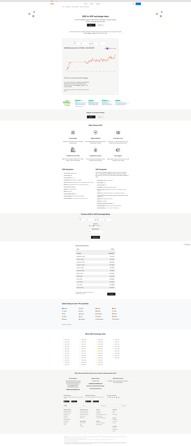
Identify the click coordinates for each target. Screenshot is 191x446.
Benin (106, 195)
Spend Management (67, 419)
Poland (65, 316)
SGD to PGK (100, 348)
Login (84, 405)
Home (63, 6)
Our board (114, 427)
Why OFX (91, 3)
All (115, 48)
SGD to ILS (83, 348)
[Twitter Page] (112, 397)
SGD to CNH (67, 350)
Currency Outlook (83, 422)
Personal (85, 3)
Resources (98, 3)
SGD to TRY (117, 341)
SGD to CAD (67, 346)
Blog (80, 424)
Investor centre (115, 419)
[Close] (34, 440)
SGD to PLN (100, 355)
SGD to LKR (83, 357)
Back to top (187, 244)
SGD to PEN (100, 346)
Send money (98, 411)
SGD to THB (100, 364)
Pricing (65, 424)
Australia (65, 308)
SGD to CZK (67, 355)
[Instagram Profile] (119, 397)
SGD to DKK (67, 357)
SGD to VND (117, 348)
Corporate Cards (66, 414)
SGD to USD (117, 346)
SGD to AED (67, 339)
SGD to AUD (67, 341)
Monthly (95, 225)
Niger (127, 195)
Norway (115, 313)
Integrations (66, 422)
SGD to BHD (67, 344)
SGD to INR (83, 350)
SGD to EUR (67, 362)
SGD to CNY (67, 353)
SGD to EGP (67, 360)
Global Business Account (68, 411)
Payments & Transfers (67, 412)
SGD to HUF (83, 344)
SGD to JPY (83, 353)
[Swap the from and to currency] (90, 43)
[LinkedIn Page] (110, 397)
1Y (111, 48)
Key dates (114, 422)
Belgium (98, 308)
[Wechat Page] (114, 397)
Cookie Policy (6, 443)
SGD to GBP (83, 339)
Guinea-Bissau (120, 195)
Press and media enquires (100, 422)
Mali (124, 195)
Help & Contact (103, 405)
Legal (113, 412)
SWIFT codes (82, 417)
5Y (113, 48)
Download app (98, 412)
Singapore (73, 186)
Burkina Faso (109, 195)
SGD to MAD (83, 360)
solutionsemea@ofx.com (95, 388)
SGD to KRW (83, 355)
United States (116, 319)
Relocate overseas (99, 416)
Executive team (115, 429)
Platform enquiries (99, 424)
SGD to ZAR (117, 357)
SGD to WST (117, 353)
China (115, 308)
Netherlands (99, 313)
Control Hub (66, 417)
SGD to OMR (100, 344)
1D (105, 48)
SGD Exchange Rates (75, 6)
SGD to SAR (100, 357)
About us (114, 411)
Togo (102, 196)
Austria (81, 308)
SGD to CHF (67, 348)
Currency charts (82, 416)
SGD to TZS (117, 344)
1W (107, 48)
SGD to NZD (100, 341)
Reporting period (95, 229)
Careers (114, 431)
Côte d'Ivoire (115, 195)
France (81, 311)
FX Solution (65, 416)
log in (94, 33)
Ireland (115, 311)
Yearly (100, 225)
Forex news (82, 426)
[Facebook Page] (108, 397)
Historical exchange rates (84, 414)
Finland (65, 311)
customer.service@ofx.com (73, 389)
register (89, 33)
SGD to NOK (100, 339)
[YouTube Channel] (117, 397)
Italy (64, 313)
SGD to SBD (100, 360)
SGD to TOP (117, 339)
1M (109, 48)
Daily (91, 225)
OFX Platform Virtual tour (84, 411)
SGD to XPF (117, 355)
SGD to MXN (83, 362)
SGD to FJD (67, 364)
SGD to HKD (83, 341)
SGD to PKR (100, 353)
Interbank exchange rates (84, 412)
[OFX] (52, 4)
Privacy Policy (115, 414)
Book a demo (124, 405)
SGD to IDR (83, 346)
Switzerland (82, 319)
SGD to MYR (83, 364)
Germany (99, 311)
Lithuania (82, 313)
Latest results (115, 421)
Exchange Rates (67, 6)
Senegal (98, 196)
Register (137, 3)
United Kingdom (100, 319)
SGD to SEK (100, 362)
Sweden (65, 319)
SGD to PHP (100, 350)
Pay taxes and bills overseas (101, 417)
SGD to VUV (117, 350)
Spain (81, 316)
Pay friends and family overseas (101, 414)
